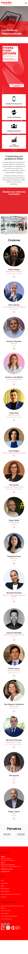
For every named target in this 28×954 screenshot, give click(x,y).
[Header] (7, 3)
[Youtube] (5, 924)
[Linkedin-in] (2, 924)
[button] (2, 225)
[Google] (8, 924)
